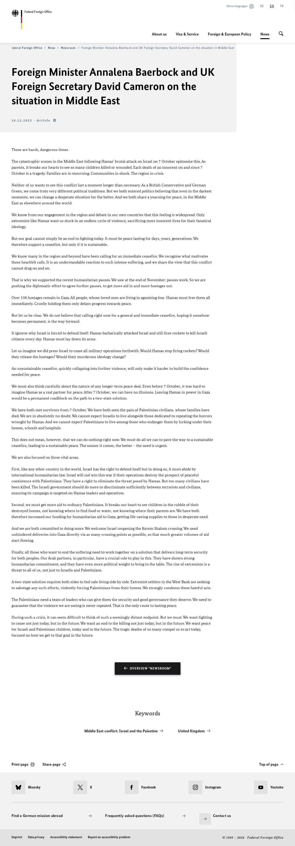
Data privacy (36, 837)
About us (159, 34)
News (264, 35)
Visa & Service (187, 34)
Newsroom (68, 47)
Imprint (17, 837)
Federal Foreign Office (26, 47)
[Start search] (281, 34)
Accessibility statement (66, 837)
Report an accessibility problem (109, 837)
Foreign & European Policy (229, 34)
